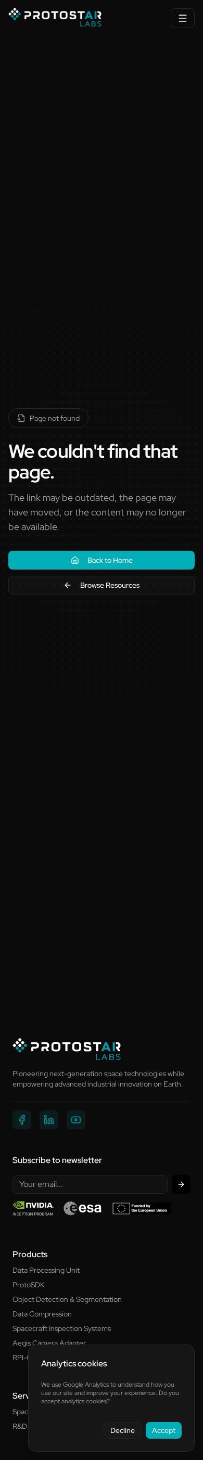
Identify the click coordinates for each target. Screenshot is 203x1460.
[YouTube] (76, 1119)
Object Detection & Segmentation (67, 1299)
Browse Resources (109, 585)
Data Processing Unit (46, 1270)
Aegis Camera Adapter (49, 1343)
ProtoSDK (28, 1284)
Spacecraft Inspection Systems (61, 1328)
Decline (122, 1430)
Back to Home (110, 560)
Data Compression (42, 1314)
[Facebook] (21, 1119)
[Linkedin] (49, 1119)
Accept (163, 1430)
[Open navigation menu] (183, 18)
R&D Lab (26, 1426)
